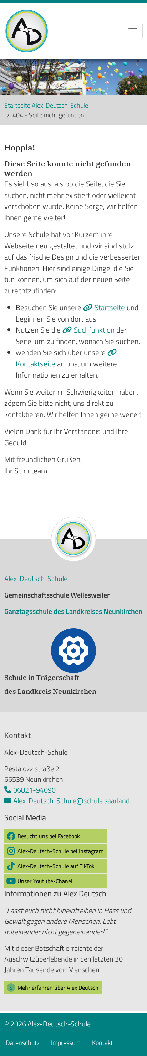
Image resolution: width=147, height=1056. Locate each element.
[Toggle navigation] (133, 31)
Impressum (66, 1042)
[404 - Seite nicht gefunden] (33, 31)
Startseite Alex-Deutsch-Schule (46, 105)
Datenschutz (23, 1042)
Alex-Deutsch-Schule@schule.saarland (71, 800)
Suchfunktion (95, 329)
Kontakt (102, 1042)
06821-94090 (34, 789)
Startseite (111, 307)
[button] (55, 836)
